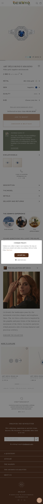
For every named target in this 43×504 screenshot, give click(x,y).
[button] (21, 260)
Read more (9, 250)
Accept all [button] (21, 255)
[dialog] (21, 252)
